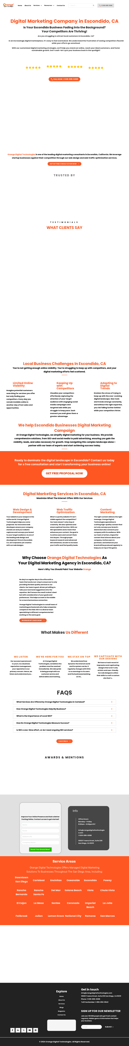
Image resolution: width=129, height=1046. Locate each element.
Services (36, 5)
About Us (28, 5)
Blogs (62, 1007)
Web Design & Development (22, 511)
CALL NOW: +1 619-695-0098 (65, 79)
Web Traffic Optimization (66, 511)
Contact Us (61, 5)
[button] (64, 702)
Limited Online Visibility (23, 384)
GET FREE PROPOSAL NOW (64, 473)
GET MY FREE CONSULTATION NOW (63, 164)
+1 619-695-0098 (106, 5)
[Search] (93, 5)
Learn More (63, 741)
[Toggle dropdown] (41, 5)
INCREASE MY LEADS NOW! (32, 620)
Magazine (61, 1011)
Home (20, 5)
